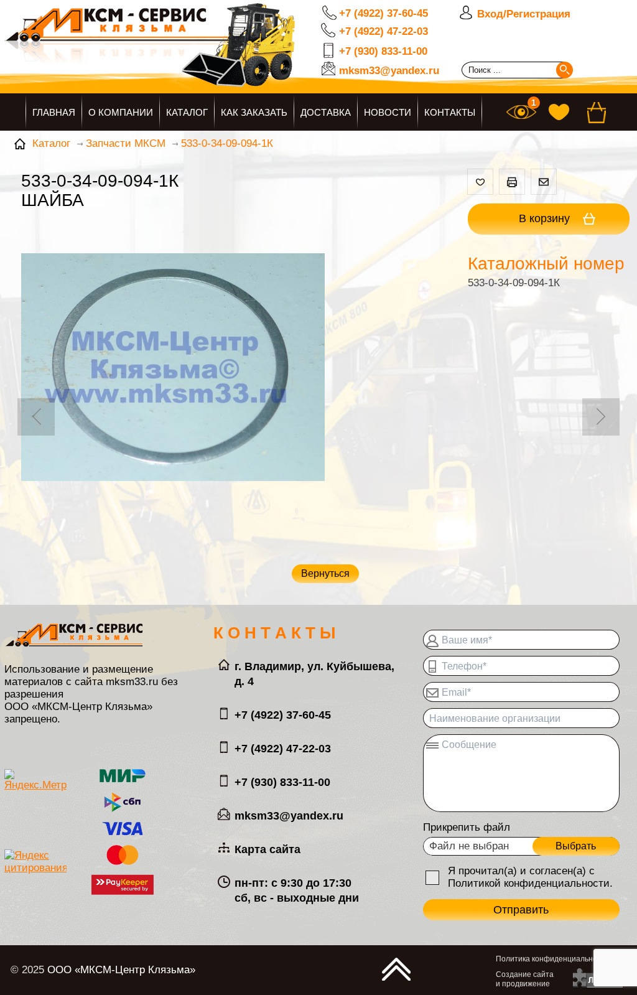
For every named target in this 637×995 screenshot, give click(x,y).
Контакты (449, 112)
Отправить (521, 910)
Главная (53, 112)
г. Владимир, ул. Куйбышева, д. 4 (314, 674)
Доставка (325, 112)
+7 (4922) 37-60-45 (383, 13)
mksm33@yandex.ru (389, 71)
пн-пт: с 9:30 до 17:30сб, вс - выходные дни (297, 890)
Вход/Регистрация (523, 14)
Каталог (187, 112)
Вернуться (325, 573)
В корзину (546, 218)
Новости (387, 112)
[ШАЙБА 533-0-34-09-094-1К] (173, 368)
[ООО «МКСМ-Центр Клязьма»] (191, 54)
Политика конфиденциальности (552, 959)
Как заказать (254, 112)
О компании (120, 112)
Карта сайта (267, 849)
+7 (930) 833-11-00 (383, 51)
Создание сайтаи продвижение (525, 979)
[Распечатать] (512, 181)
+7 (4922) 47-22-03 (383, 31)
